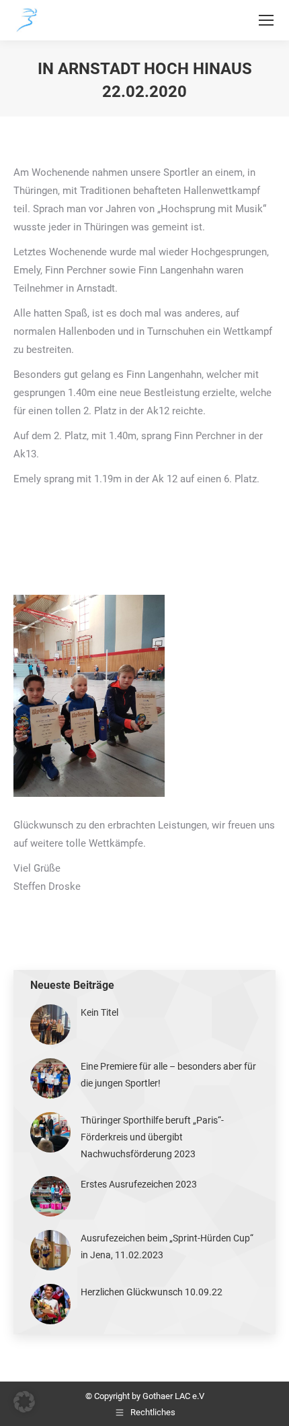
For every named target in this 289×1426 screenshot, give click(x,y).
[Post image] (50, 1024)
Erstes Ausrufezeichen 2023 (139, 1184)
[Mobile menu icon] (266, 20)
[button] (24, 1402)
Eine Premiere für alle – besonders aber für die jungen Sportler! (168, 1075)
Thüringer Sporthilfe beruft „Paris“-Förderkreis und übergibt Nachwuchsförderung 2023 (152, 1137)
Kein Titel (99, 1012)
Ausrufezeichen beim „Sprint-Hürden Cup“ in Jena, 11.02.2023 (167, 1246)
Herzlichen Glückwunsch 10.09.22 (151, 1292)
